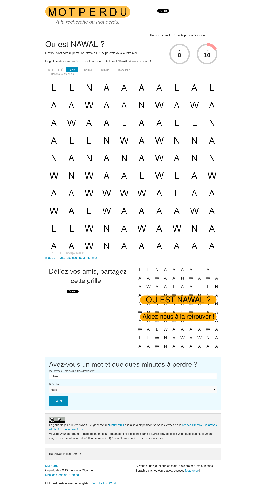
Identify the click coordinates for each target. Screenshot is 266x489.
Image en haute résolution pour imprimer (71, 257)
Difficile (105, 70)
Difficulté (54, 384)
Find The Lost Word (103, 483)
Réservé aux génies (62, 74)
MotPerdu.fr (116, 425)
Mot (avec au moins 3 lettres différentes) (72, 371)
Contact (74, 475)
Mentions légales (56, 475)
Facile (72, 70)
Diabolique (124, 70)
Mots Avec (192, 470)
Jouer (58, 401)
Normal (88, 70)
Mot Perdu (51, 465)
